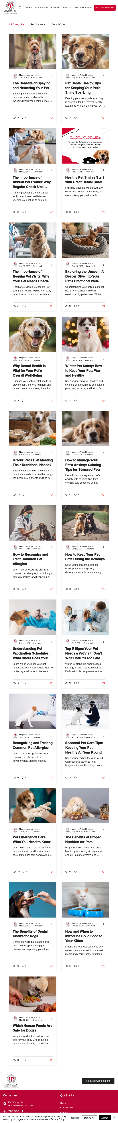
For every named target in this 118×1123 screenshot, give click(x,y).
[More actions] (52, 76)
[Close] (114, 1118)
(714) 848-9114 (16, 1111)
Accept (104, 1117)
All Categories (16, 24)
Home (63, 1103)
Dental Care (58, 24)
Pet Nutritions (38, 24)
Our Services (66, 1107)
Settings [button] (75, 1117)
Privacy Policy (57, 1119)
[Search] (20, 7)
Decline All (89, 1117)
